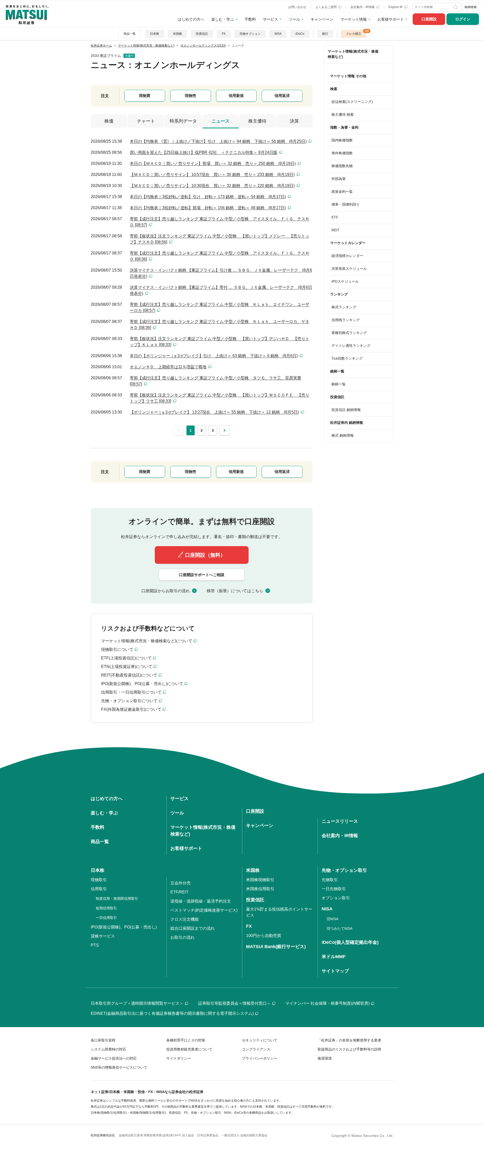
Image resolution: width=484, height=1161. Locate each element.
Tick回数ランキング (346, 358)
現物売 (190, 95)
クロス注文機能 (184, 919)
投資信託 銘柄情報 (346, 410)
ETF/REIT (179, 892)
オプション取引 (336, 898)
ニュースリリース (340, 821)
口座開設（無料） (205, 555)
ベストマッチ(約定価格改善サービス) (203, 910)
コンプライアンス (256, 1049)
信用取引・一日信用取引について (131, 692)
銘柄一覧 (338, 384)
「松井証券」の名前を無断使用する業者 (349, 1040)
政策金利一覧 (342, 192)
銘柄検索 (471, 7)
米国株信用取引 (260, 889)
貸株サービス (103, 936)
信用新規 (236, 95)
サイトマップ (335, 970)
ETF (334, 217)
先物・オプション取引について (129, 701)
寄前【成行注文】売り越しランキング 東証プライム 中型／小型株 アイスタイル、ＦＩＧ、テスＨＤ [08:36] (219, 256)
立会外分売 (180, 883)
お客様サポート (390, 19)
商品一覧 (130, 33)
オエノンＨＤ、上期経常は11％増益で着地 (168, 367)
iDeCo (299, 33)
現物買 (144, 95)
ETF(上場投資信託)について (126, 658)
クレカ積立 (353, 33)
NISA (278, 33)
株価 (108, 121)
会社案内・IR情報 (362, 7)
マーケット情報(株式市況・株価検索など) (353, 54)
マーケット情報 (353, 19)
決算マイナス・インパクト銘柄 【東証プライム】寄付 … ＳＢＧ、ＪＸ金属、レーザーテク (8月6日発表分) (221, 290)
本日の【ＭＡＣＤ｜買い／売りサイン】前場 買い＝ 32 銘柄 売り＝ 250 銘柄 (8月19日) (213, 163)
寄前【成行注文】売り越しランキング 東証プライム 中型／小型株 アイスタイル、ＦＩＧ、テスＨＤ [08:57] (219, 222)
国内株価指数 (342, 140)
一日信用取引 (106, 918)
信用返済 (282, 95)
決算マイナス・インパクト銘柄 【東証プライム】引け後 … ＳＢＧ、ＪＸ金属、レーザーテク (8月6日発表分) (221, 273)
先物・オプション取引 (344, 870)
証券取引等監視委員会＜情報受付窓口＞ (234, 1003)
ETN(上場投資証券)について (126, 666)
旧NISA (332, 919)
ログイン (462, 19)
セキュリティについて (259, 1040)
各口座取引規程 (103, 1040)
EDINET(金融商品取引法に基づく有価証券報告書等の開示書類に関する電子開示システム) (172, 1013)
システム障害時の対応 (108, 1049)
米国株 (177, 33)
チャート (146, 121)
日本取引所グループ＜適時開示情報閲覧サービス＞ (137, 1003)
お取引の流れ (182, 937)
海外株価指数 (342, 153)
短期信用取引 (106, 908)
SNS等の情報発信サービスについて (119, 1067)
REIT (335, 230)
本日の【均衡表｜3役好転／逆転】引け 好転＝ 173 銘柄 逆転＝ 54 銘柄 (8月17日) (208, 197)
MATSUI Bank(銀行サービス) (276, 946)
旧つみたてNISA (339, 928)
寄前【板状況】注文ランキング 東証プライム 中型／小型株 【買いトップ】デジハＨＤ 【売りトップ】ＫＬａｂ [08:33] (219, 341)
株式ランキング (343, 307)
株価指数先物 (342, 166)
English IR (395, 7)
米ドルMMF (334, 956)
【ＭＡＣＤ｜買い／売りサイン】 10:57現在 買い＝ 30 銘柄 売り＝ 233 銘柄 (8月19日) (212, 174)
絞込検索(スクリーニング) (352, 102)
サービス (270, 19)
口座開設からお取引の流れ (165, 591)
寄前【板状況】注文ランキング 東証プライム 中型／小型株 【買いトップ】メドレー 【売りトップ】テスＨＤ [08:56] (219, 239)
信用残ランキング (345, 320)
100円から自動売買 (263, 935)
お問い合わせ (297, 7)
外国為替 (338, 179)
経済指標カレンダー (347, 256)
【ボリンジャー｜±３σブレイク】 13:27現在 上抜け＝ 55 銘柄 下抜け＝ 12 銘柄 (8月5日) (214, 412)
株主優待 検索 (342, 115)
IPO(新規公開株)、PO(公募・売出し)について (142, 684)
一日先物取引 (334, 889)
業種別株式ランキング (349, 333)
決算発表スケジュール (349, 269)
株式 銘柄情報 (342, 435)
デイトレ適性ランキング (350, 346)
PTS (95, 945)
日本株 (154, 33)
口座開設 (429, 19)
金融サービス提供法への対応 (114, 1058)
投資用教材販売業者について (189, 1049)
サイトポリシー (178, 1058)
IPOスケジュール (345, 281)
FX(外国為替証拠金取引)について (131, 709)
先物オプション (250, 33)
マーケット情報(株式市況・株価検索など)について (146, 641)
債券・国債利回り (345, 204)
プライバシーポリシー (259, 1058)
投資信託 (202, 33)
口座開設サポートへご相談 (201, 575)
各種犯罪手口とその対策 (185, 1040)
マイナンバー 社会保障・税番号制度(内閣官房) (327, 1003)
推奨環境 (325, 1058)
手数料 (250, 19)
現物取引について (117, 649)
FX (224, 33)
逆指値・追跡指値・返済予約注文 (200, 901)
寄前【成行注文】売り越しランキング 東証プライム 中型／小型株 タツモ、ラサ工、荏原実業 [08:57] (215, 381)
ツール (294, 19)
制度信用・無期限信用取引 (117, 898)
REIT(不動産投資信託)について (129, 675)
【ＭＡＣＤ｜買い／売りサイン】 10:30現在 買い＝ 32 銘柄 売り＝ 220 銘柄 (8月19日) (212, 185)
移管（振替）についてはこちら (235, 591)
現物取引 (99, 880)
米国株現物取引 (260, 880)
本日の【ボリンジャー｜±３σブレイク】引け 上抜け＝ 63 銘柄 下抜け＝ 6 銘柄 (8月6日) (214, 356)
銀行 (325, 33)
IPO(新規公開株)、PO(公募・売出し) (124, 927)
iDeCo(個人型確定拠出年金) (350, 942)
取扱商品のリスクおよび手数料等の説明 (349, 1049)
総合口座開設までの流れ (192, 928)
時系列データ (183, 121)
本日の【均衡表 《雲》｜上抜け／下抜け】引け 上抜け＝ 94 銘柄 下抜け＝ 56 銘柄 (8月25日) (218, 141)
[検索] (456, 7)
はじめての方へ (191, 19)
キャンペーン (322, 19)
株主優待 (257, 121)
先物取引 (330, 880)
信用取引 (99, 889)
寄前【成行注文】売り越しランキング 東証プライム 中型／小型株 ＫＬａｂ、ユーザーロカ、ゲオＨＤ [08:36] (219, 324)
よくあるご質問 (326, 7)
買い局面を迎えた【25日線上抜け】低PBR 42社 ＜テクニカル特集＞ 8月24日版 (203, 152)
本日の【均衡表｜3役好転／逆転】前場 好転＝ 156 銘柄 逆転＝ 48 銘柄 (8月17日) (208, 208)
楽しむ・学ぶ (222, 19)
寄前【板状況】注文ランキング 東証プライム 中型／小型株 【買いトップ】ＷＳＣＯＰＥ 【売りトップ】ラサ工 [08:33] (219, 398)
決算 (294, 121)
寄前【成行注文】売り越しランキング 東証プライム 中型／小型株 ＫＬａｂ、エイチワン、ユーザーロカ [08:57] (219, 307)
